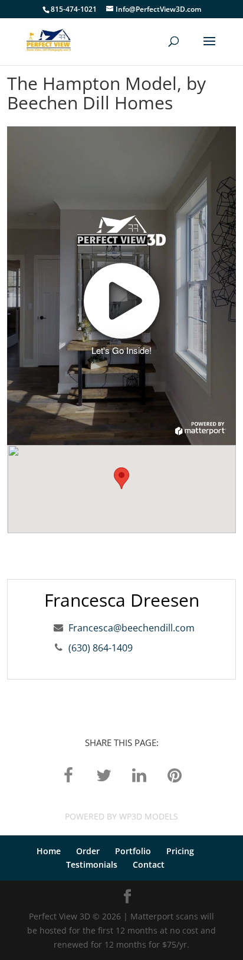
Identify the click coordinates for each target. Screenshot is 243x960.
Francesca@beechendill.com (131, 627)
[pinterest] (174, 774)
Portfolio (133, 851)
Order (88, 851)
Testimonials (91, 864)
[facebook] (68, 774)
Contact (149, 864)
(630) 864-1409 (100, 647)
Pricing (180, 851)
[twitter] (103, 774)
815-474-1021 (74, 9)
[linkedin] (139, 774)
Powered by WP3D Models (121, 816)
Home (49, 851)
